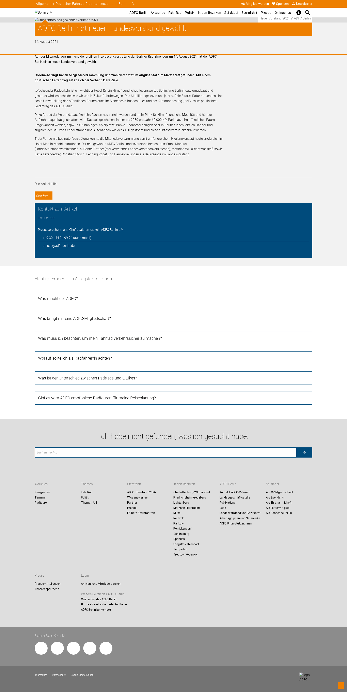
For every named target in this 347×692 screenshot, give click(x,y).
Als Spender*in (275, 497)
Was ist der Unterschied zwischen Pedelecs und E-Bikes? (87, 378)
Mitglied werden (257, 4)
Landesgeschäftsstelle (235, 497)
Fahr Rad (175, 13)
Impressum (41, 675)
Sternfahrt (249, 13)
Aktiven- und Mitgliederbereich (101, 583)
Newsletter (304, 4)
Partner (132, 502)
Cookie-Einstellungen (82, 675)
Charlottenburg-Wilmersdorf (191, 492)
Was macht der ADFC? (58, 298)
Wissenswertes (137, 497)
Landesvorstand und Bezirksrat (240, 513)
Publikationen (228, 502)
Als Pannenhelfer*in (279, 513)
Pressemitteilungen (48, 583)
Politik (190, 13)
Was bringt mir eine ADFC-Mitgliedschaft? (74, 318)
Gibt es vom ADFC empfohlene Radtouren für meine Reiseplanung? (97, 397)
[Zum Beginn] (341, 685)
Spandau (179, 539)
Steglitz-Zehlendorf (186, 544)
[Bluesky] (105, 648)
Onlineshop (283, 13)
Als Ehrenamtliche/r (279, 502)
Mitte (176, 513)
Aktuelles (158, 13)
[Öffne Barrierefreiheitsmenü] (299, 12)
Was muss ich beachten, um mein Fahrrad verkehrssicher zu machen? (100, 338)
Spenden (282, 4)
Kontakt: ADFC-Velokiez (235, 492)
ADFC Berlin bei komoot (96, 609)
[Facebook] (41, 648)
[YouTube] (73, 648)
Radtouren (41, 502)
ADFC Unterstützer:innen (236, 523)
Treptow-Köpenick (185, 554)
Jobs (223, 507)
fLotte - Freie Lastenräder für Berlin (104, 604)
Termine (40, 497)
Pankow (178, 523)
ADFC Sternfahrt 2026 (141, 492)
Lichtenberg (181, 502)
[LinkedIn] (89, 648)
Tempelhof (180, 549)
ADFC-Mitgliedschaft (279, 492)
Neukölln (178, 518)
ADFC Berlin (138, 13)
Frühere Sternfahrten (141, 513)
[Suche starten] (304, 452)
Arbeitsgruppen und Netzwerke (240, 518)
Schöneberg (181, 533)
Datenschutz (59, 675)
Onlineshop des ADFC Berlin (98, 599)
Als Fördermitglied (277, 507)
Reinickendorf (182, 528)
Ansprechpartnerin (47, 589)
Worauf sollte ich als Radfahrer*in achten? (75, 358)
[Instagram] (57, 648)
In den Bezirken (209, 13)
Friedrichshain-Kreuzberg (189, 497)
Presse (266, 13)
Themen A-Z (89, 502)
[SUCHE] (307, 12)
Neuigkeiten (42, 492)
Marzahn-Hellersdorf (186, 507)
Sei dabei (231, 13)
